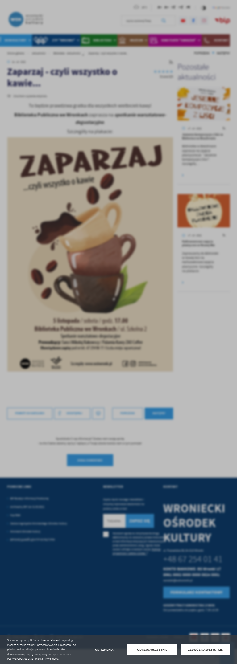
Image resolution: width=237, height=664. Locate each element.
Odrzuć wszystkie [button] (152, 649)
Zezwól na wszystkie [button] (205, 649)
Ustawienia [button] (104, 649)
